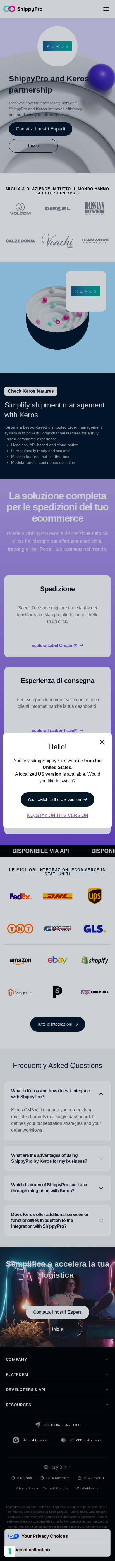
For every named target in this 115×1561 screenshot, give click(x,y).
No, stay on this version (57, 815)
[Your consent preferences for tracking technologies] (9, 1551)
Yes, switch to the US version (54, 799)
